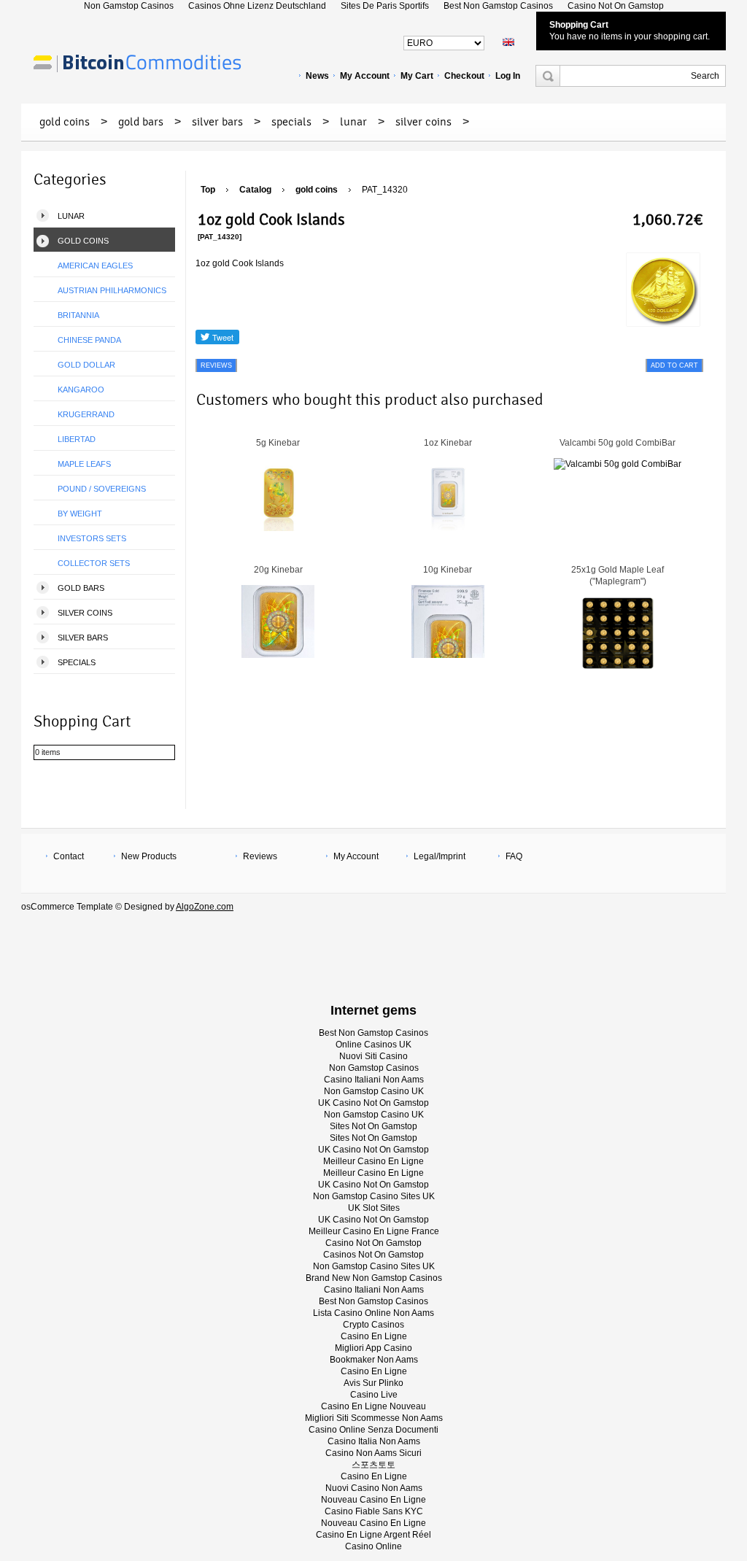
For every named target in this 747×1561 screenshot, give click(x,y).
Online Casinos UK (373, 1044)
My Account (365, 76)
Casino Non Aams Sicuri (373, 1453)
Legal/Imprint (439, 856)
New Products (149, 856)
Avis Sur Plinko (373, 1383)
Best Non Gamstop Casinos (373, 1033)
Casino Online (373, 1546)
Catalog (255, 190)
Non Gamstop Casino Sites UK (374, 1196)
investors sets (92, 538)
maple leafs (84, 464)
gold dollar (86, 364)
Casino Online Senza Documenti (373, 1430)
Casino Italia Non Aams (374, 1441)
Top (208, 190)
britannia (78, 315)
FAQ (514, 856)
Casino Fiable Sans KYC (374, 1511)
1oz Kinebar (448, 443)
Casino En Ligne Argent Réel (373, 1535)
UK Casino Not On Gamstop (373, 1103)
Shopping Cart (578, 25)
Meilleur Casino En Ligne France (374, 1231)
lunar (353, 121)
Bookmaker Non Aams (374, 1360)
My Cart (416, 76)
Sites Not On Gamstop (373, 1126)
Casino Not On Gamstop (373, 1243)
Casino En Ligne (374, 1336)
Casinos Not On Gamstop (373, 1255)
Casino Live (374, 1395)
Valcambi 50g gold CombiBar (618, 443)
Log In (507, 76)
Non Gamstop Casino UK (374, 1091)
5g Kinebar (278, 443)
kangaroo (81, 389)
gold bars (140, 121)
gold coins (64, 121)
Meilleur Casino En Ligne (373, 1161)
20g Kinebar (278, 570)
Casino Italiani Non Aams (374, 1079)
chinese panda (89, 340)
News (317, 76)
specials (291, 121)
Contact (68, 856)
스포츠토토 (373, 1465)
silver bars (217, 121)
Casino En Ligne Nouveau (373, 1406)
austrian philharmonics (112, 290)
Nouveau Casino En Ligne (373, 1500)
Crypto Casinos (373, 1325)
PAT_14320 (385, 190)
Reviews (260, 856)
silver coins (423, 121)
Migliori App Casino (373, 1348)
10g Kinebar (447, 570)
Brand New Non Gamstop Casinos (374, 1278)
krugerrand (86, 414)
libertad (77, 439)
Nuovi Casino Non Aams (373, 1488)
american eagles (95, 265)
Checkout (464, 76)
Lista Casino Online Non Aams (373, 1313)
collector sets (94, 563)
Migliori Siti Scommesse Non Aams (374, 1418)
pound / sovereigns (102, 488)
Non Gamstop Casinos (374, 1068)
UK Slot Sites (374, 1208)
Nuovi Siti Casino (373, 1056)
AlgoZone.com (204, 907)
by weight (80, 513)
